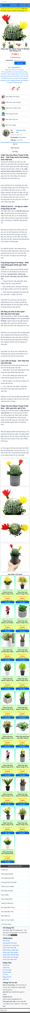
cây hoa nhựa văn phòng (20, 72)
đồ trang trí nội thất (16, 82)
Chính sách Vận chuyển (10, 952)
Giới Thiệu (6, 940)
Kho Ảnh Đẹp (7, 970)
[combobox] (15, 1)
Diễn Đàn (6, 979)
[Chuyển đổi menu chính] (26, 5)
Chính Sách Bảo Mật (9, 947)
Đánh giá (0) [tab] (15, 148)
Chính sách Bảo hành (10, 959)
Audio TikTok (7, 972)
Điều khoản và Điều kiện (10, 950)
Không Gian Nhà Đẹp (21, 131)
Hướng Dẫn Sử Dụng (10, 943)
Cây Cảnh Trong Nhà (14, 8)
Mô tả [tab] (15, 144)
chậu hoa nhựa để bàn (13, 76)
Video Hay (6, 967)
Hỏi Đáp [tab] (15, 151)
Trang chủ (3, 8)
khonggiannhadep (15, 80)
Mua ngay (20, 63)
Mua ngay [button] (7, 602)
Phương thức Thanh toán (11, 945)
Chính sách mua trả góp (10, 957)
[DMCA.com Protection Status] (12, 935)
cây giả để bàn (8, 72)
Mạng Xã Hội (7, 977)
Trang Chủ (4, 870)
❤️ (13, 88)
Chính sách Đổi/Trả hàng (11, 955)
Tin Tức (5, 974)
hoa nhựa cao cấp (12, 78)
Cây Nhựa (4, 74)
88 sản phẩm (22, 137)
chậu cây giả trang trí (13, 74)
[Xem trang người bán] (6, 133)
